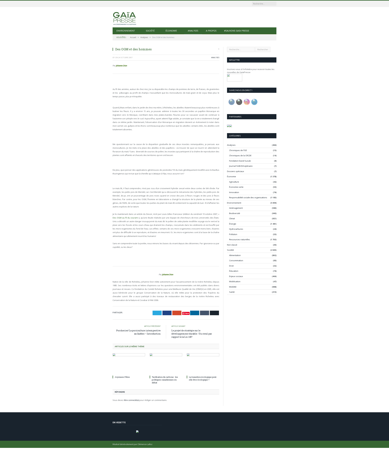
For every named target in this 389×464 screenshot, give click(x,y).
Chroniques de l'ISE (238, 150)
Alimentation (235, 255)
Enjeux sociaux (236, 276)
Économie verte (236, 187)
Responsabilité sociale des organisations (248, 197)
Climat (232, 218)
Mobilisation (234, 281)
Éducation (233, 271)
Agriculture (234, 181)
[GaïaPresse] (125, 17)
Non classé (232, 244)
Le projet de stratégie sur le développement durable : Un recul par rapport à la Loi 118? (191, 333)
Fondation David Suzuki (240, 160)
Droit (231, 265)
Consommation (236, 260)
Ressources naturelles (239, 239)
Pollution (233, 234)
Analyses (193, 30)
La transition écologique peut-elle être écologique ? (203, 378)
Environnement (125, 30)
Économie (171, 30)
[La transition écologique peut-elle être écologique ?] (203, 364)
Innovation (234, 192)
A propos (211, 30)
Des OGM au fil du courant (125, 217)
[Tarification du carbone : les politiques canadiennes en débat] (166, 364)
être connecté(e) (131, 400)
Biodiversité (234, 213)
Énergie (232, 223)
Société (150, 30)
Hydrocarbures (236, 229)
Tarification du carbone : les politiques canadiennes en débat (165, 380)
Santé (232, 292)
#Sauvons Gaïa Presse (236, 30)
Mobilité (232, 286)
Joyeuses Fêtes (122, 377)
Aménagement (236, 208)
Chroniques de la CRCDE (240, 155)
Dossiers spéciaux (235, 171)
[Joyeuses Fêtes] (129, 364)
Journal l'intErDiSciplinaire (241, 166)
